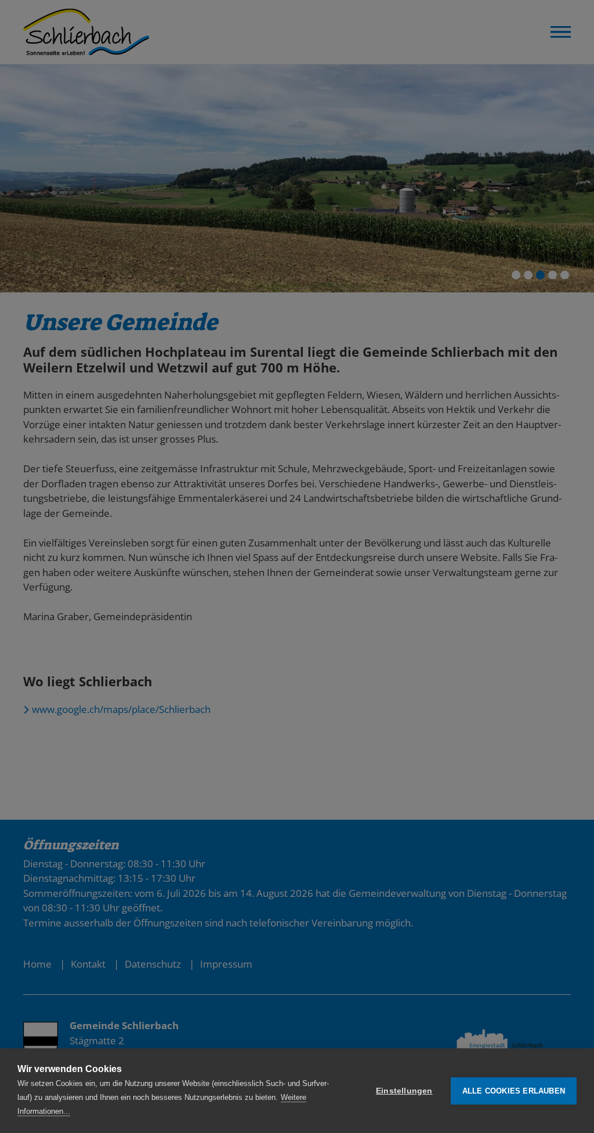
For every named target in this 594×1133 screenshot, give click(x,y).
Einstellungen (404, 1091)
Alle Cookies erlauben (513, 1091)
